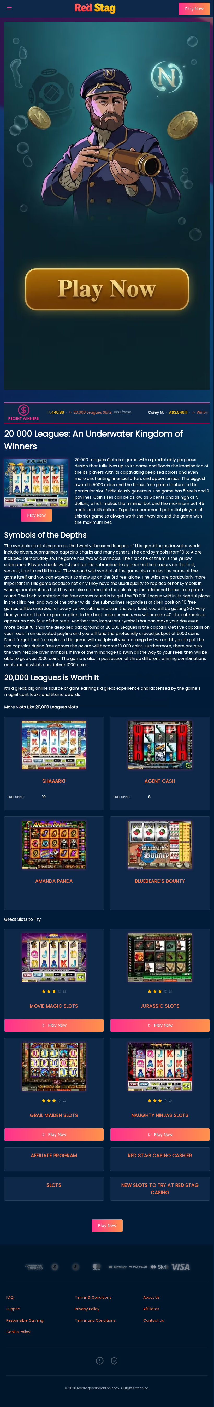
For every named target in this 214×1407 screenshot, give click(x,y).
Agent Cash (160, 781)
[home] (97, 13)
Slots (54, 1185)
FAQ (10, 1297)
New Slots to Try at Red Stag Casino (160, 1189)
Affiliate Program (54, 1155)
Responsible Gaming (24, 1320)
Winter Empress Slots (184, 412)
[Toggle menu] (9, 9)
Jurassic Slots (160, 1006)
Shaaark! (54, 781)
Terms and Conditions (95, 1320)
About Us (151, 1297)
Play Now (194, 9)
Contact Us (153, 1320)
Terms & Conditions (93, 1297)
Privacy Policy (87, 1309)
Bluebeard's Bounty (160, 881)
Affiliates (151, 1309)
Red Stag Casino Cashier (160, 1155)
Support (13, 1309)
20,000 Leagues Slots (61, 412)
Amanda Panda (54, 881)
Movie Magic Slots (54, 1006)
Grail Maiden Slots (54, 1115)
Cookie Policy (18, 1331)
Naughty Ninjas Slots (160, 1115)
